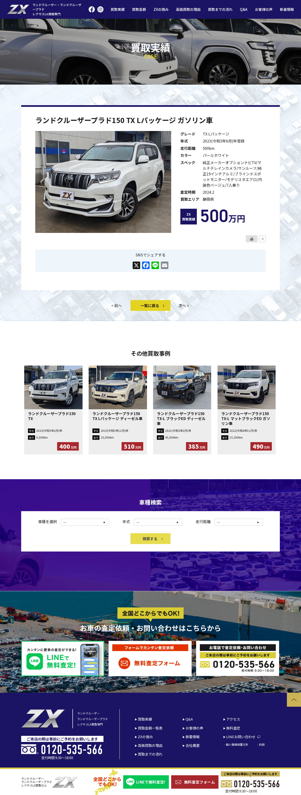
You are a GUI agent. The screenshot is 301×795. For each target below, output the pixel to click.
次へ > (183, 305)
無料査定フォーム (199, 782)
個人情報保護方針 (237, 744)
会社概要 (193, 745)
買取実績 (118, 9)
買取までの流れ (220, 9)
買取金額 (139, 9)
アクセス (233, 719)
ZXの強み (161, 9)
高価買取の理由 (188, 9)
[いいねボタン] (251, 238)
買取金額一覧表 (150, 728)
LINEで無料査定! (150, 782)
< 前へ (116, 305)
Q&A (243, 9)
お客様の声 (264, 9)
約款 (262, 744)
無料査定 (233, 728)
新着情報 (287, 9)
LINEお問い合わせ (240, 736)
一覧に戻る (149, 305)
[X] (136, 266)
